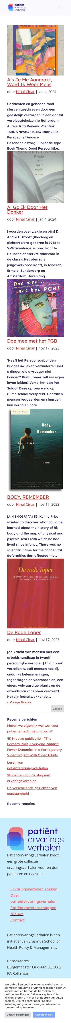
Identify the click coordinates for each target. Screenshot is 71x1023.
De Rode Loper (24, 632)
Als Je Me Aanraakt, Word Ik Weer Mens (29, 82)
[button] (61, 9)
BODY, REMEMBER (28, 497)
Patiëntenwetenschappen (33, 907)
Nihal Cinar (25, 91)
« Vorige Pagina (19, 702)
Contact (17, 920)
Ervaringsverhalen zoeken (33, 889)
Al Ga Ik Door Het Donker (27, 209)
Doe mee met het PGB (32, 341)
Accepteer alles (44, 1014)
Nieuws (16, 914)
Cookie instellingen (18, 1014)
